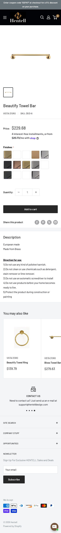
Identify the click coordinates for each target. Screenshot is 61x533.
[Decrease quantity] (18, 192)
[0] (55, 17)
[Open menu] (5, 17)
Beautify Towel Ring (17, 362)
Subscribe (14, 479)
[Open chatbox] (54, 527)
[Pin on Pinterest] (43, 222)
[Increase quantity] (36, 192)
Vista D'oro (9, 113)
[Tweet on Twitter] (49, 222)
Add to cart (30, 209)
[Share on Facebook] (37, 222)
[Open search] (42, 17)
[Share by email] (55, 222)
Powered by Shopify (12, 526)
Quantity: (8, 192)
